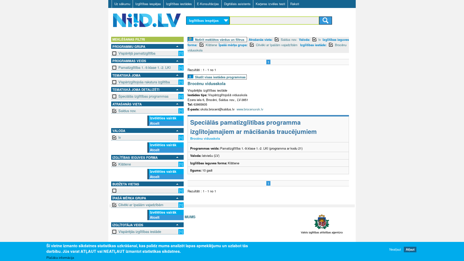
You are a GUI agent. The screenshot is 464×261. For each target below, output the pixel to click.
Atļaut (410, 249)
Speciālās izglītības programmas (143, 96)
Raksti (294, 3)
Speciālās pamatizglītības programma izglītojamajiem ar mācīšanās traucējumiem (253, 127)
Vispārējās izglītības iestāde (139, 231)
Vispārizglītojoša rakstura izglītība (144, 82)
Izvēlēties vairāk (163, 118)
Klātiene (124, 164)
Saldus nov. (127, 110)
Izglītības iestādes (179, 3)
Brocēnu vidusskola (206, 83)
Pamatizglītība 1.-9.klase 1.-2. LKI (144, 67)
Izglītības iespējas (148, 3)
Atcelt (155, 123)
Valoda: (304, 39)
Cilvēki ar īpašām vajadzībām (140, 204)
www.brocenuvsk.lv (250, 109)
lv (119, 137)
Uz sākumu (122, 3)
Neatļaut (395, 249)
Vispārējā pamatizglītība (136, 53)
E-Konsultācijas (208, 3)
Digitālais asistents (237, 3)
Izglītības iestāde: (313, 45)
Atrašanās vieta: (260, 39)
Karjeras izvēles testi (270, 3)
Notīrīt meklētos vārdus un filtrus (219, 39)
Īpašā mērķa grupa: (233, 45)
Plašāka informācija (60, 258)
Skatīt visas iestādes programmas (220, 77)
